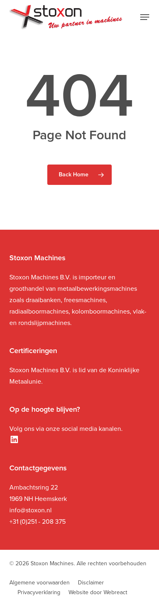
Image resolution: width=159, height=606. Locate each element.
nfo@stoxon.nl (31, 510)
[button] (144, 17)
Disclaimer (91, 582)
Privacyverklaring (39, 592)
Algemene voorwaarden (39, 582)
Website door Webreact (97, 592)
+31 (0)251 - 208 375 (37, 521)
